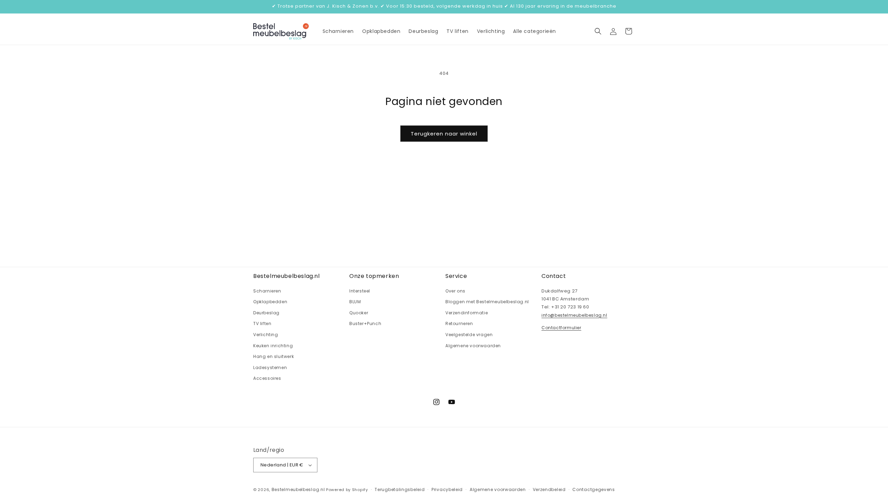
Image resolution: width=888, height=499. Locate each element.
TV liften (262, 323)
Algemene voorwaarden (473, 346)
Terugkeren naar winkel (444, 133)
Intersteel (359, 291)
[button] (598, 31)
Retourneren (459, 323)
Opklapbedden (270, 302)
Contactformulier (561, 328)
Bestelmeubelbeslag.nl (298, 489)
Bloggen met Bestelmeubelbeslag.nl (487, 302)
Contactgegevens (593, 489)
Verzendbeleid (549, 489)
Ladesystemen (270, 367)
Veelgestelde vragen (469, 335)
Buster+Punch (365, 323)
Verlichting (265, 335)
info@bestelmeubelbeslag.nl (574, 315)
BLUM (355, 302)
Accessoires (267, 378)
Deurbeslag (266, 313)
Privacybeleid (447, 489)
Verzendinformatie (466, 313)
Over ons (455, 291)
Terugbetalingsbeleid (400, 489)
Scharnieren (267, 291)
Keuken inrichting (273, 346)
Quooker (358, 313)
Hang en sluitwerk (273, 356)
